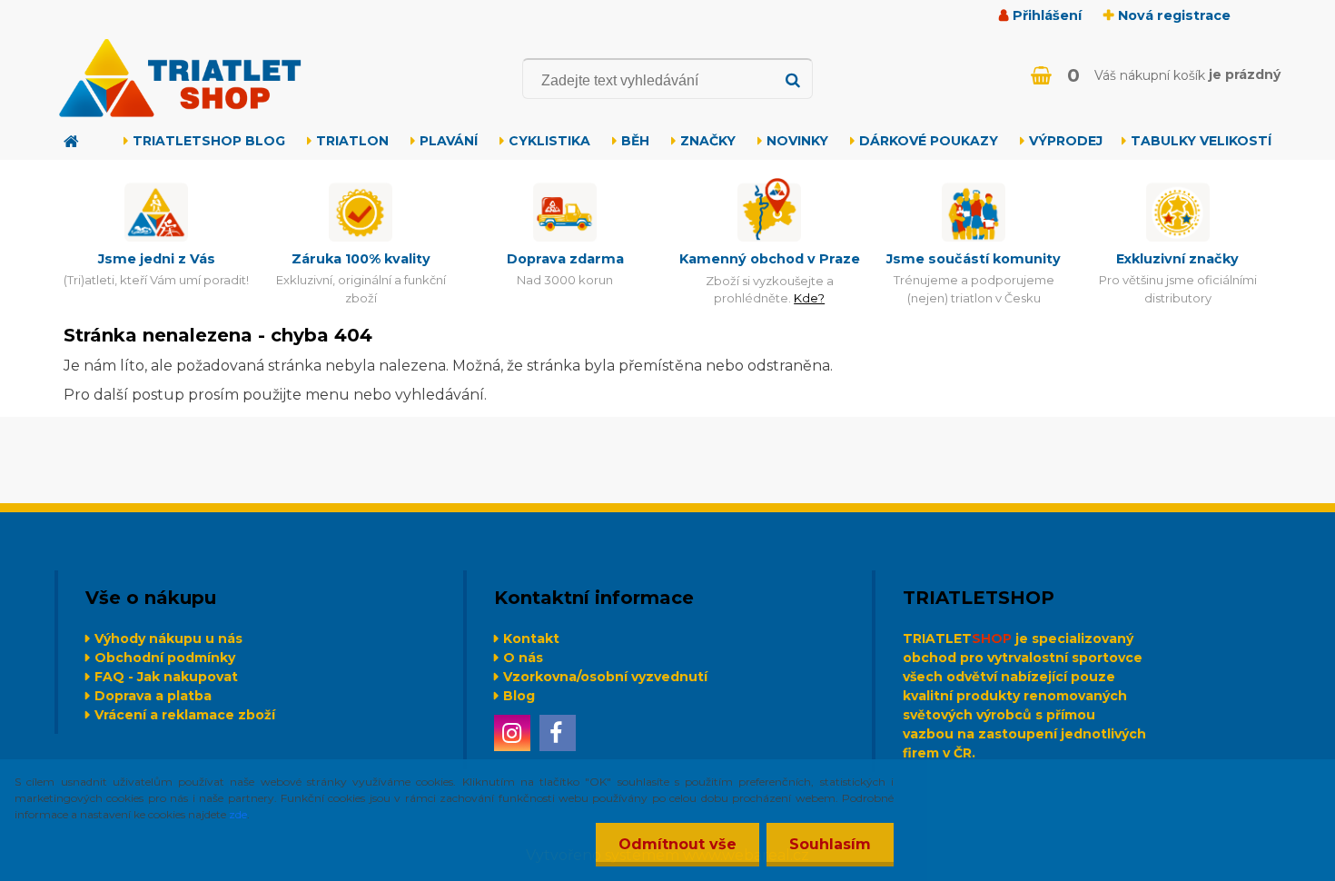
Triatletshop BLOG (209, 141)
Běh (635, 141)
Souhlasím (830, 844)
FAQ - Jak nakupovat (166, 676)
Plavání (449, 141)
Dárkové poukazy (928, 141)
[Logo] (179, 78)
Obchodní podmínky (164, 657)
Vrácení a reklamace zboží (184, 715)
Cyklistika (549, 141)
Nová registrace (1174, 15)
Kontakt (531, 638)
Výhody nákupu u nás (168, 638)
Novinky (797, 141)
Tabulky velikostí (1201, 141)
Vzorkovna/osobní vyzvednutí (605, 676)
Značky (708, 141)
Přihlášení (1047, 15)
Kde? (809, 298)
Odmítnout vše (677, 844)
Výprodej (1066, 141)
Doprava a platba (153, 696)
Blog (519, 696)
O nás (523, 657)
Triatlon (352, 141)
